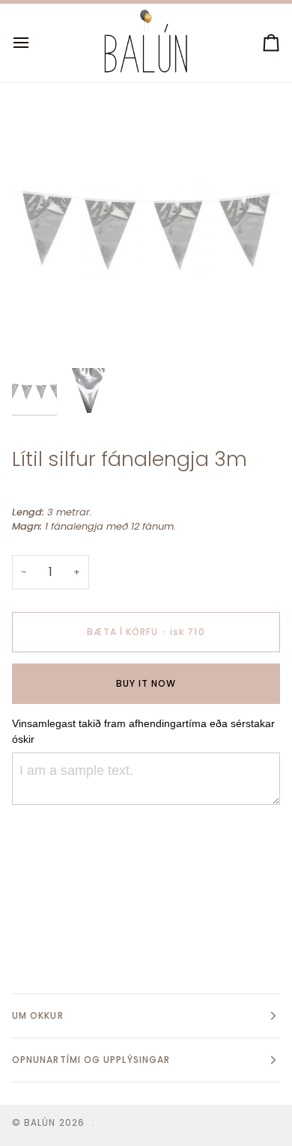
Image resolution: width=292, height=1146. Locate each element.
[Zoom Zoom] (146, 227)
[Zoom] (40, 332)
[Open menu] (34, 43)
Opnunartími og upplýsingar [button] (91, 1059)
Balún (39, 1122)
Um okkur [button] (38, 1015)
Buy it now (146, 683)
